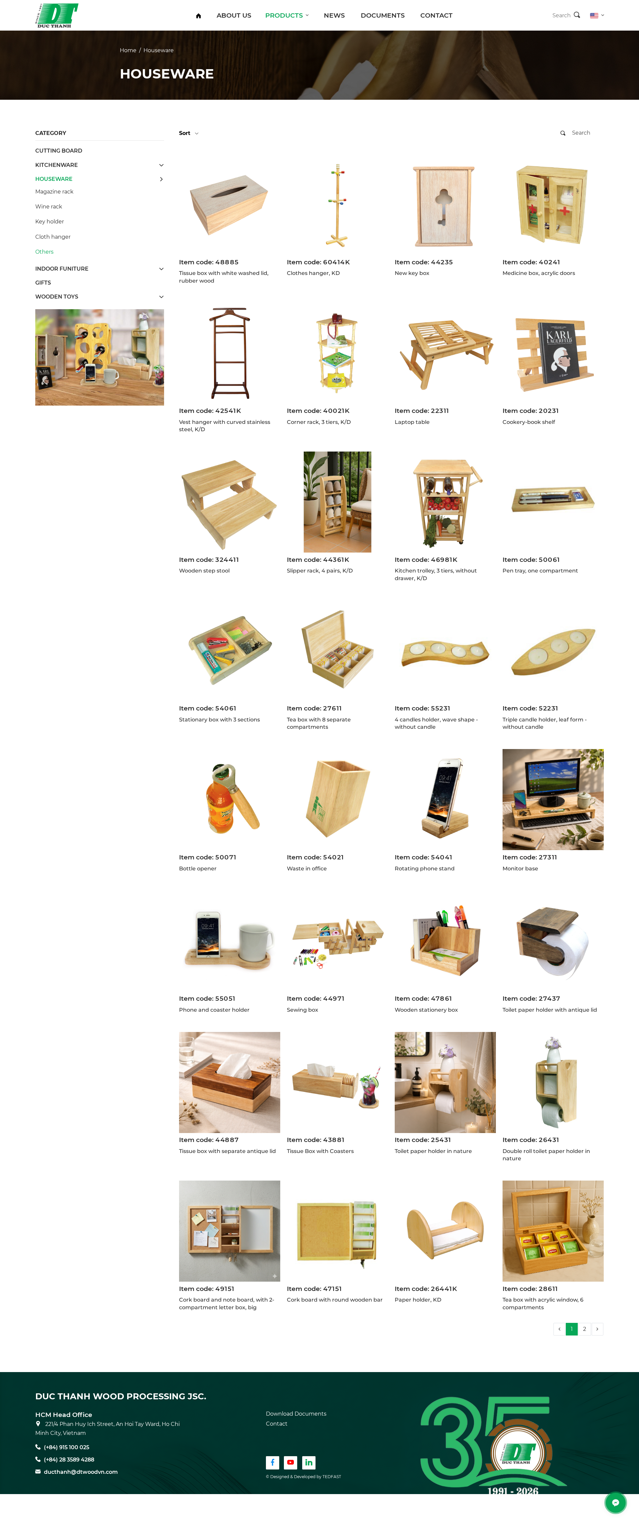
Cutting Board (58, 151)
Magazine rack (54, 192)
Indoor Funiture (62, 269)
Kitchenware (56, 165)
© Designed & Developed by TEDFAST (303, 1476)
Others (44, 252)
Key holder (49, 221)
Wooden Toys (56, 297)
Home (128, 50)
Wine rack (48, 206)
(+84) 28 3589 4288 (69, 1460)
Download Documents (296, 1414)
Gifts (43, 283)
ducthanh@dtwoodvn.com (81, 1472)
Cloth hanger (53, 237)
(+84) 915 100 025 (66, 1447)
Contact (277, 1424)
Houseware (158, 50)
